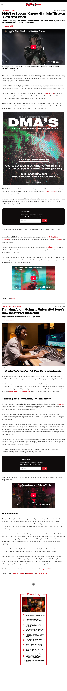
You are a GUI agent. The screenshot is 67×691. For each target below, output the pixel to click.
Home (3, 10)
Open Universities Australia (19, 391)
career (61, 404)
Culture (8, 306)
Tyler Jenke (7, 26)
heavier (59, 239)
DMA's (13, 298)
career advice (21, 573)
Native (38, 573)
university (44, 573)
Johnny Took (52, 247)
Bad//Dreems (51, 191)
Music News (14, 10)
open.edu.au (47, 569)
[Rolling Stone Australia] (33, 5)
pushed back (49, 93)
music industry (30, 573)
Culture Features (17, 306)
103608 (13, 573)
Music (7, 10)
